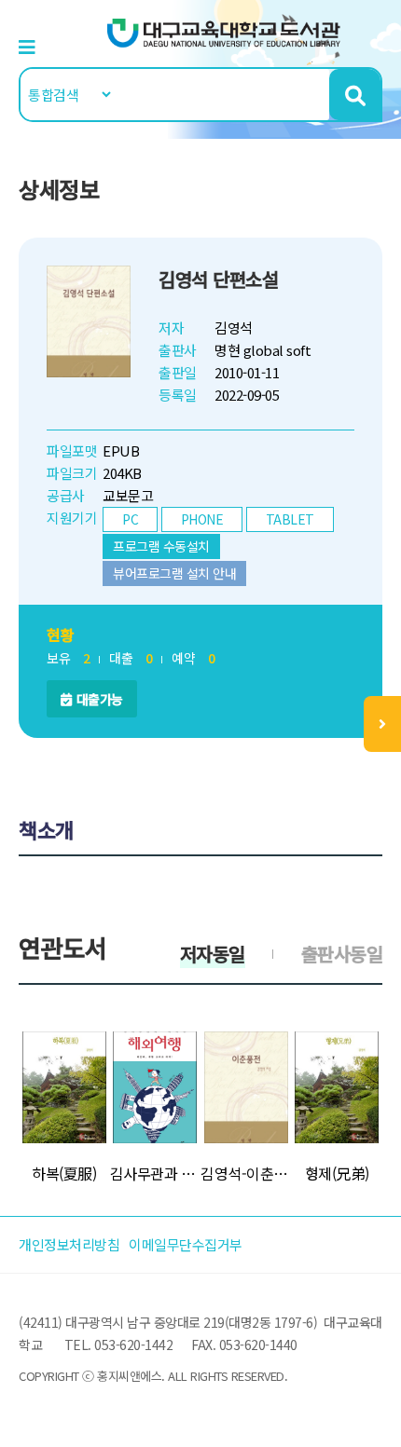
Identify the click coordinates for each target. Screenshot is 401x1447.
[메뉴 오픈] (382, 724)
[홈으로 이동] (223, 31)
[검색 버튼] (354, 94)
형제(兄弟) (337, 1173)
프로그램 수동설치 (161, 546)
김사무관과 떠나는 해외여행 (155, 1173)
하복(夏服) (64, 1173)
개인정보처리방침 (69, 1244)
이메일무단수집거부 (185, 1244)
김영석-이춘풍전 (246, 1173)
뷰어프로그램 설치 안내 (174, 573)
